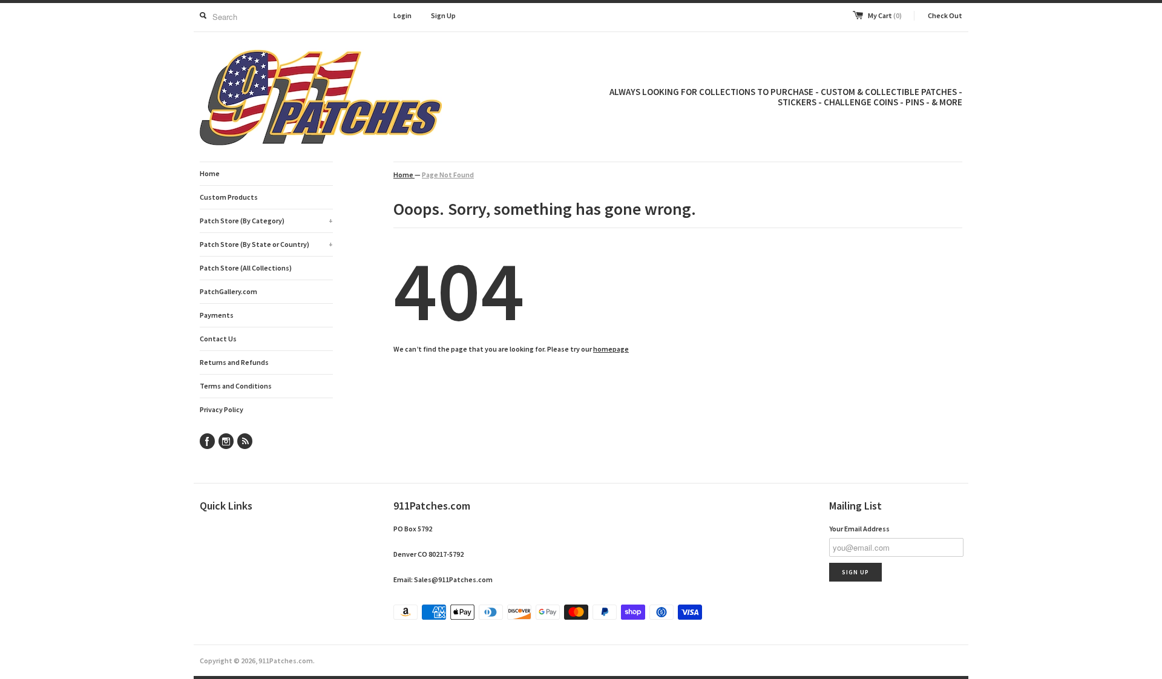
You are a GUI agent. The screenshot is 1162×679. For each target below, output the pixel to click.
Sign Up (443, 15)
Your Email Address (859, 528)
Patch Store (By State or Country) (266, 244)
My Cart (885, 15)
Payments (217, 315)
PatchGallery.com (228, 291)
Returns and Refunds (234, 362)
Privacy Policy (221, 409)
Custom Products (229, 197)
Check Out (945, 15)
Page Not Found (448, 174)
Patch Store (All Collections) (246, 267)
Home (210, 173)
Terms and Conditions (236, 385)
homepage (611, 348)
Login (402, 15)
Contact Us (218, 338)
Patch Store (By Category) (266, 220)
